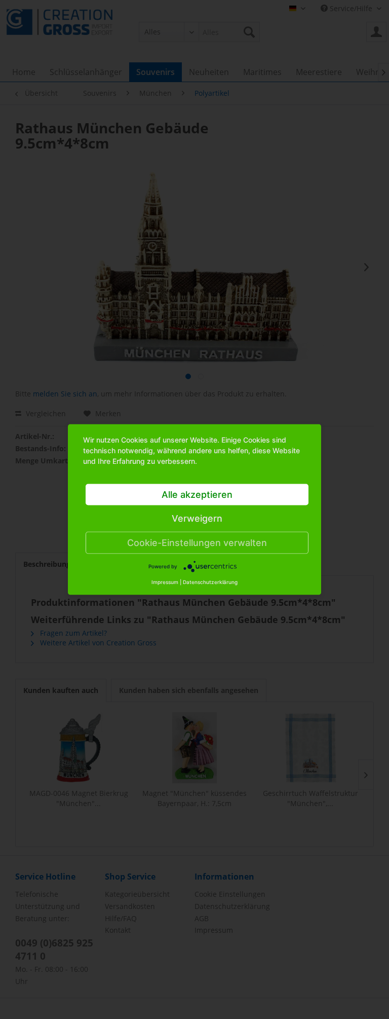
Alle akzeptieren (197, 494)
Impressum (164, 582)
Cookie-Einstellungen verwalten (197, 542)
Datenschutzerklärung (210, 582)
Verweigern (197, 518)
